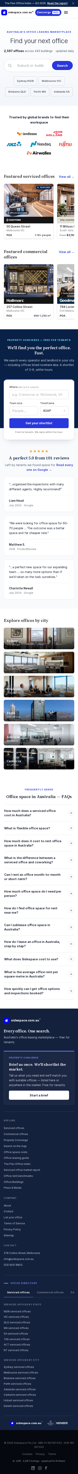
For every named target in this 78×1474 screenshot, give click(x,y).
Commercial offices (16, 1134)
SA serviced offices (16, 1333)
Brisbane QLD (17, 91)
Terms (52, 1454)
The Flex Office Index (17, 1163)
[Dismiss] (73, 3)
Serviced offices (14, 1128)
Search (62, 65)
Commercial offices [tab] (50, 1292)
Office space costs (15, 1152)
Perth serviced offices (17, 1383)
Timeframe (47, 403)
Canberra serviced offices (20, 1394)
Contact (8, 1211)
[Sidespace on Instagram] (40, 1468)
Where (23, 387)
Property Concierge (16, 1140)
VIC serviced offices (16, 1316)
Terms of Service (14, 1223)
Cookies (27, 1454)
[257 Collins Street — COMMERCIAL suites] (28, 291)
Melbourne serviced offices (21, 1372)
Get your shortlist (39, 423)
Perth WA (40, 91)
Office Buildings (14, 1181)
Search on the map (15, 1146)
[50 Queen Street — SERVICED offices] (28, 211)
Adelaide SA (62, 91)
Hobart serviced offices (18, 1400)
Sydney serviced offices (19, 1367)
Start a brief (39, 1095)
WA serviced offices (16, 1328)
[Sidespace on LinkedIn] (33, 1468)
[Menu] (66, 12)
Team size (15, 403)
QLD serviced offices (17, 1322)
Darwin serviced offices (18, 1405)
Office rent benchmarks (18, 1175)
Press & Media (12, 1187)
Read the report (57, 3)
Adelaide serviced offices (20, 1389)
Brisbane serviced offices (20, 1378)
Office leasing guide (16, 1157)
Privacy (40, 1454)
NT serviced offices (16, 1350)
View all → (66, 176)
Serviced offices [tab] (18, 1292)
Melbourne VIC (51, 80)
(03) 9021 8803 (13, 1264)
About (7, 1205)
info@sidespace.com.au (19, 1259)
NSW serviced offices (17, 1311)
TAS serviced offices (17, 1339)
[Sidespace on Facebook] (46, 1468)
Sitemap (9, 1235)
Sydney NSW (25, 80)
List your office (13, 1217)
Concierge (48, 12)
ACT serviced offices (17, 1344)
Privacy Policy (12, 1229)
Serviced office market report (22, 1169)
